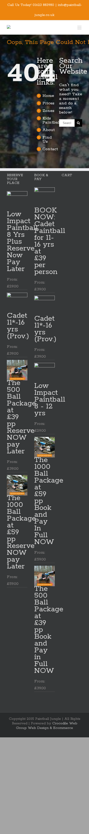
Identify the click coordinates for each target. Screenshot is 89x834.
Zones (48, 110)
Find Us (47, 139)
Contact (50, 149)
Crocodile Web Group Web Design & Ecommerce (46, 725)
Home (48, 95)
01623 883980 (43, 5)
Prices (48, 103)
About (48, 129)
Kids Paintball (51, 120)
